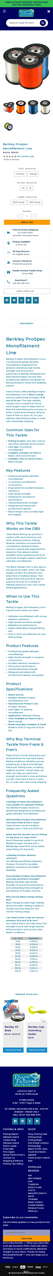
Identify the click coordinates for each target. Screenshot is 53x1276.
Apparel (32, 1155)
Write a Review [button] (11, 159)
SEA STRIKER (34, 1178)
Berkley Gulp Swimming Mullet (36, 1030)
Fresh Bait (8, 1149)
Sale (30, 1160)
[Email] (14, 300)
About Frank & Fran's (14, 1155)
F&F (30, 1175)
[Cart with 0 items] (45, 10)
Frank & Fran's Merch (39, 1158)
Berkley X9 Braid (11, 1028)
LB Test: (27, 183)
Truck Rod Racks (37, 1152)
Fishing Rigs (34, 1146)
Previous (6, 1021)
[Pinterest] (35, 300)
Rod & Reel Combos (38, 1143)
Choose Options (13, 1050)
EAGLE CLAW (35, 1187)
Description (26, 323)
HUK (30, 1181)
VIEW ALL (33, 1211)
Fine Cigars (9, 1152)
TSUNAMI (33, 1199)
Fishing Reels (35, 1140)
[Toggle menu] (7, 11)
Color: (27, 168)
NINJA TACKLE (35, 1202)
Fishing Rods (35, 1137)
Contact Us (9, 1158)
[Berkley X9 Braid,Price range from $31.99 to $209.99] (14, 1011)
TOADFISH (33, 1184)
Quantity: (27, 211)
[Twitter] (28, 300)
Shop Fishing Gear (37, 1134)
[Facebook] (7, 300)
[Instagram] (22, 1121)
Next (44, 1021)
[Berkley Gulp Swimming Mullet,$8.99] (38, 1011)
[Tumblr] (29, 1121)
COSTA (31, 1190)
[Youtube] (37, 1121)
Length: (27, 197)
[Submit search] (43, 23)
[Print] (21, 300)
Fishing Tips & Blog (13, 1163)
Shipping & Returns (13, 1160)
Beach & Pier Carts (37, 1149)
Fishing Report (11, 1134)
